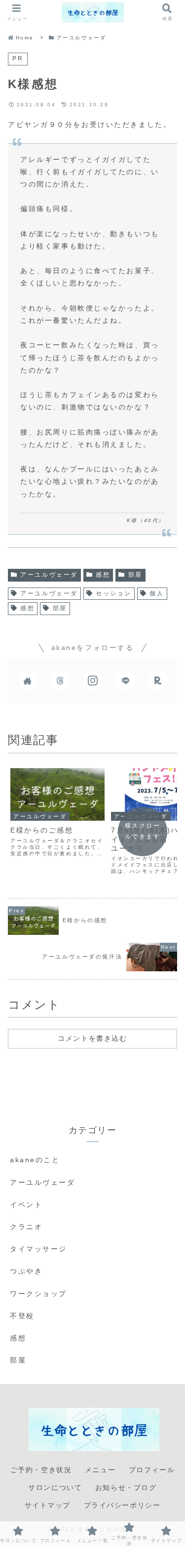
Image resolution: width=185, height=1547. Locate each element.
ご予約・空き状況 (41, 1469)
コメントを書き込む (92, 1038)
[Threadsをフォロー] (60, 680)
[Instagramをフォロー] (93, 680)
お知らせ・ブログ (126, 1487)
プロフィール (152, 1469)
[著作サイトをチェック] (27, 680)
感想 (103, 574)
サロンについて (55, 1487)
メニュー (100, 1469)
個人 (156, 593)
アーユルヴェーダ (48, 574)
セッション (114, 593)
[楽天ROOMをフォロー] (158, 680)
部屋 (135, 574)
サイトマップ (48, 1505)
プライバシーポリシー (122, 1505)
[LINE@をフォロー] (125, 680)
